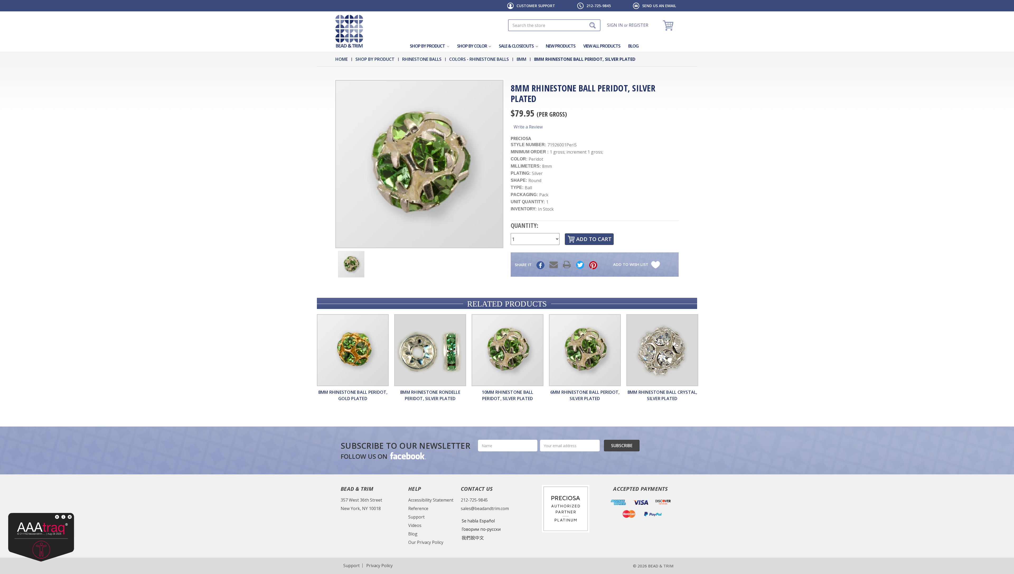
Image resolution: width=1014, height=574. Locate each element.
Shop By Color (472, 46)
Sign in (615, 25)
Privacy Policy (379, 565)
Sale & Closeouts (516, 46)
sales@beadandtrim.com (485, 508)
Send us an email (659, 5)
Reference (418, 508)
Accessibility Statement (430, 500)
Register (638, 25)
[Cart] (669, 25)
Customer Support (536, 5)
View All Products (601, 46)
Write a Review (528, 127)
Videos (414, 525)
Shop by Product (428, 46)
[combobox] (554, 25)
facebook (407, 456)
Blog (633, 46)
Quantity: (524, 225)
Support (416, 517)
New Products (560, 46)
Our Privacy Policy (425, 542)
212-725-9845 (598, 5)
